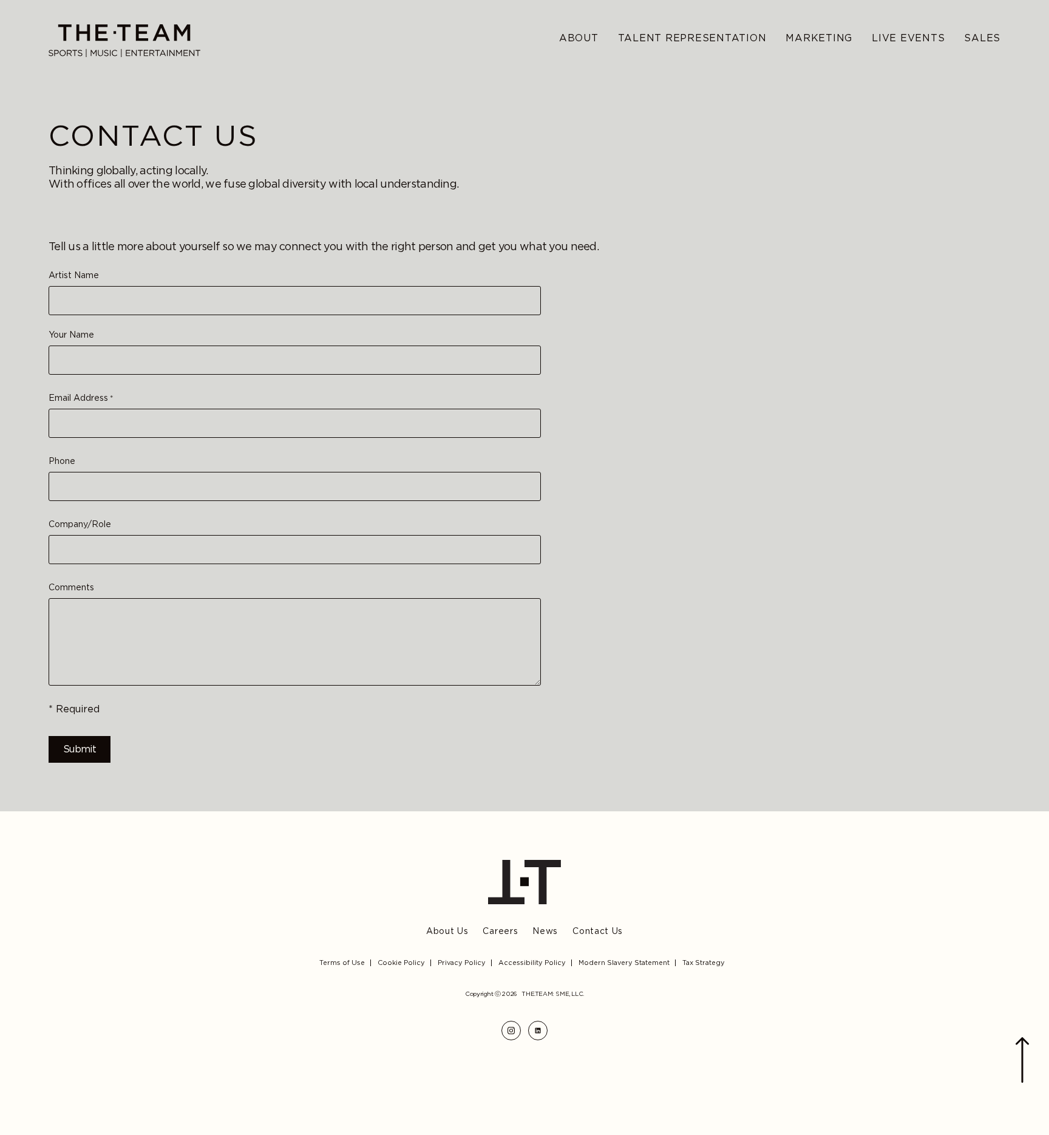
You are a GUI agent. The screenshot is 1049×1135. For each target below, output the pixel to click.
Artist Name (74, 275)
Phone (62, 461)
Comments (71, 587)
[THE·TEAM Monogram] (524, 882)
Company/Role (80, 524)
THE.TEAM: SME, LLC (552, 993)
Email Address (81, 398)
